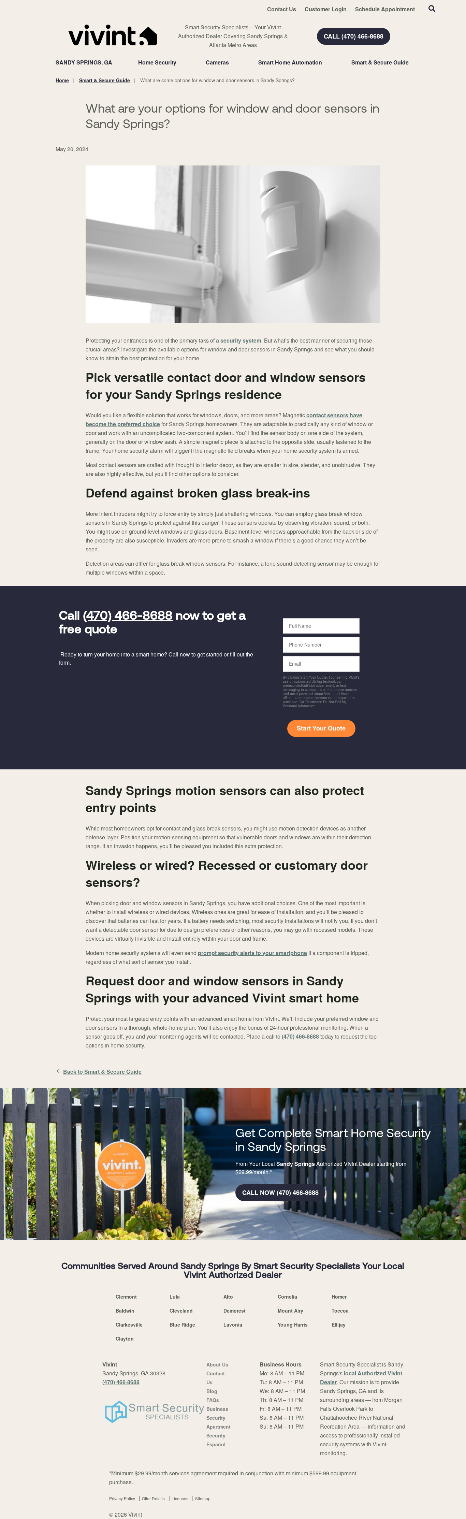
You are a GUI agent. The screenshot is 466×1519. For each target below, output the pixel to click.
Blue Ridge (182, 1324)
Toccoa (340, 1310)
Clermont (126, 1296)
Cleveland (181, 1310)
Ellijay (339, 1324)
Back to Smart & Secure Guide (102, 1071)
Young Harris (293, 1324)
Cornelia (287, 1296)
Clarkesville (129, 1324)
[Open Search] (431, 8)
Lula (175, 1296)
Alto (228, 1296)
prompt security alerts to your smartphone (252, 953)
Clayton (125, 1338)
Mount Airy (290, 1310)
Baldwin (125, 1310)
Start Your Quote (321, 728)
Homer (339, 1296)
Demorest (234, 1310)
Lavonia (232, 1324)
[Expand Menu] (179, 62)
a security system (238, 340)
